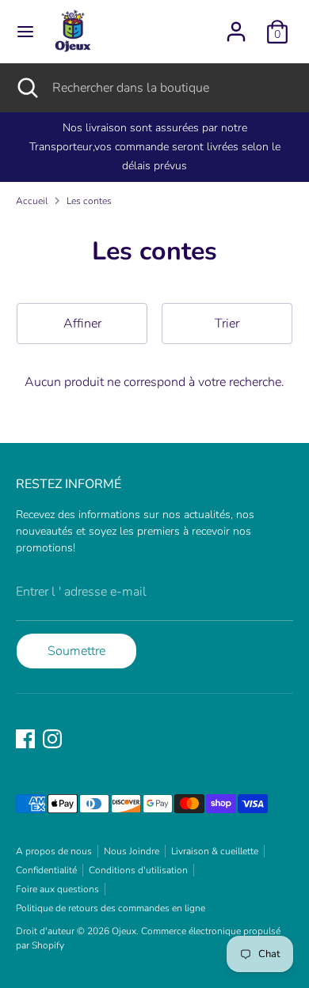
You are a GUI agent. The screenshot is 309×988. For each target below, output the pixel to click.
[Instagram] (52, 738)
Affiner (82, 323)
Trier (227, 323)
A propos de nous (54, 851)
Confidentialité (46, 870)
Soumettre (76, 651)
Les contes (89, 201)
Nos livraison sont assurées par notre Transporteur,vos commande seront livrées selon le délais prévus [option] (154, 146)
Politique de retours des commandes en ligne (110, 908)
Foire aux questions (57, 889)
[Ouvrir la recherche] (26, 87)
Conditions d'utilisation (138, 870)
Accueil (32, 201)
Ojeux (124, 931)
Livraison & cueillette (214, 851)
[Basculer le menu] (25, 31)
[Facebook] (25, 738)
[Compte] (236, 25)
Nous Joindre (131, 851)
